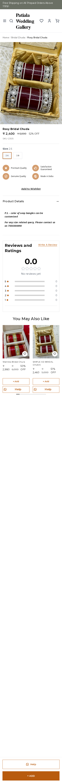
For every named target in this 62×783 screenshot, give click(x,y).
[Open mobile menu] (5, 21)
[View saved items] (41, 21)
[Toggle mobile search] (11, 21)
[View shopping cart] (57, 21)
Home (6, 37)
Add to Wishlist (31, 188)
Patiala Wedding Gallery (25, 21)
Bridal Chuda (18, 37)
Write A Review (47, 244)
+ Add (16, 381)
